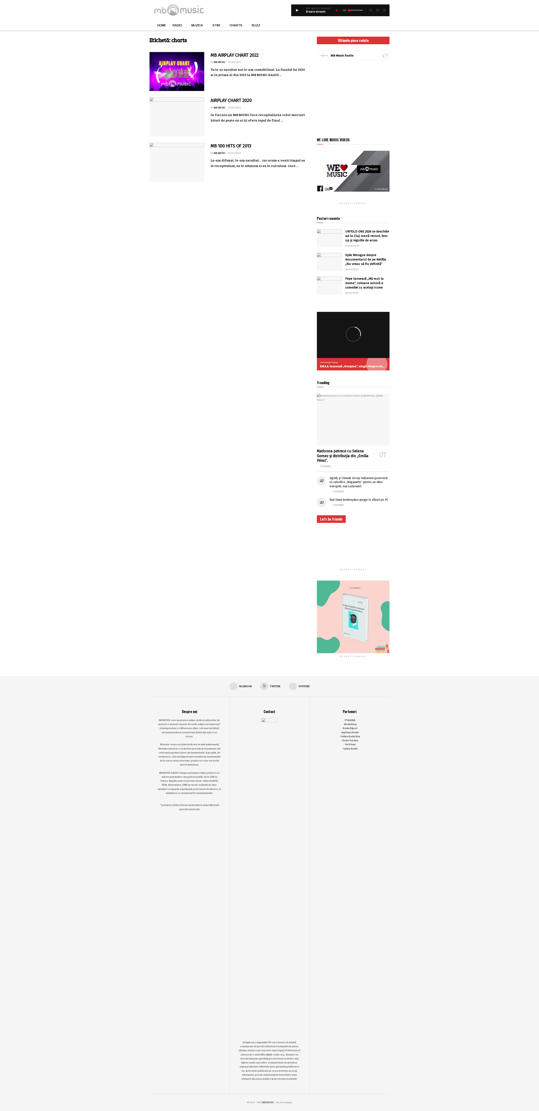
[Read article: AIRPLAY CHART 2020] (176, 116)
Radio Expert (350, 728)
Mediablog (350, 724)
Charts (235, 25)
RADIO (177, 25)
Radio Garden (350, 740)
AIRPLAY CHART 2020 (231, 100)
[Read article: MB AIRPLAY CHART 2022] (176, 71)
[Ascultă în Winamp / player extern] (371, 10)
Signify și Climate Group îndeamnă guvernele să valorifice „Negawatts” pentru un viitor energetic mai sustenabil (359, 482)
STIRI (216, 25)
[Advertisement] (353, 98)
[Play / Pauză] (297, 10)
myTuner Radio (350, 732)
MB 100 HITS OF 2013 (231, 146)
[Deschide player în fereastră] (377, 10)
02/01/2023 (234, 62)
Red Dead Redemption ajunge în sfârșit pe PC (359, 500)
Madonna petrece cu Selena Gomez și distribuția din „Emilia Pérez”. (342, 456)
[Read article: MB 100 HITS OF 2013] (176, 162)
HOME (161, 25)
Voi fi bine (350, 744)
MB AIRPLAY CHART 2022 (235, 55)
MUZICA (197, 25)
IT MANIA (350, 720)
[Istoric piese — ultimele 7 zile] (384, 10)
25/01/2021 (234, 107)
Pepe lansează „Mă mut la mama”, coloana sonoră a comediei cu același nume (364, 283)
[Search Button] (388, 25)
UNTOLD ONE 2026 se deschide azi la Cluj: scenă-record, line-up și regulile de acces (367, 236)
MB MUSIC (219, 62)
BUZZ (256, 25)
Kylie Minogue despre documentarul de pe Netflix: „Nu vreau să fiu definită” (365, 259)
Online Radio (350, 748)
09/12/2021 (234, 153)
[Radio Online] (385, 55)
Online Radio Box (350, 736)
